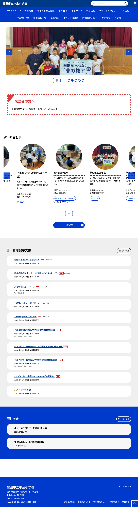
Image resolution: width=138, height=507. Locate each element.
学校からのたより (107, 10)
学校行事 (63, 10)
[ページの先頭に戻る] (135, 504)
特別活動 (90, 10)
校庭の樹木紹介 (90, 17)
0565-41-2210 (17, 494)
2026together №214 (25, 303)
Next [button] (129, 52)
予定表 (118, 17)
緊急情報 (54, 17)
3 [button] (76, 80)
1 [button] (69, 80)
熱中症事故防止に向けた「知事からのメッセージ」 (36, 273)
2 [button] (72, 80)
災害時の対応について (24, 286)
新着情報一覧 (39, 17)
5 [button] (83, 80)
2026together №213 (25, 316)
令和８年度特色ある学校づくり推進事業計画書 (35, 329)
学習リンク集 (23, 17)
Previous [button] (9, 52)
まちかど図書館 (70, 17)
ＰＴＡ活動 (124, 10)
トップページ (15, 10)
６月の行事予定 (24, 389)
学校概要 (28, 10)
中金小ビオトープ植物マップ (26, 259)
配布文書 (106, 17)
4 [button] (79, 80)
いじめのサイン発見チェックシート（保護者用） (34, 376)
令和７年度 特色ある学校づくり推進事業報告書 (36, 359)
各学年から (77, 10)
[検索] (125, 4)
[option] (69, 51)
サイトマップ (126, 486)
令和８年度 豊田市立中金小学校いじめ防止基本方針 (38, 346)
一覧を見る (125, 419)
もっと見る (68, 225)
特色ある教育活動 (46, 10)
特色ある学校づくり (64, 202)
